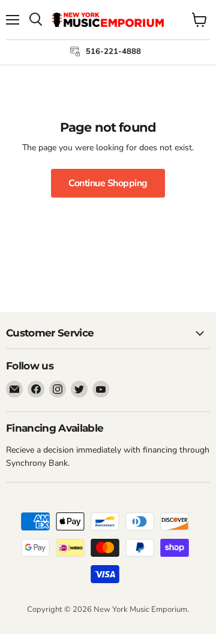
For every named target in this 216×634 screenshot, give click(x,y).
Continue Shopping (108, 183)
